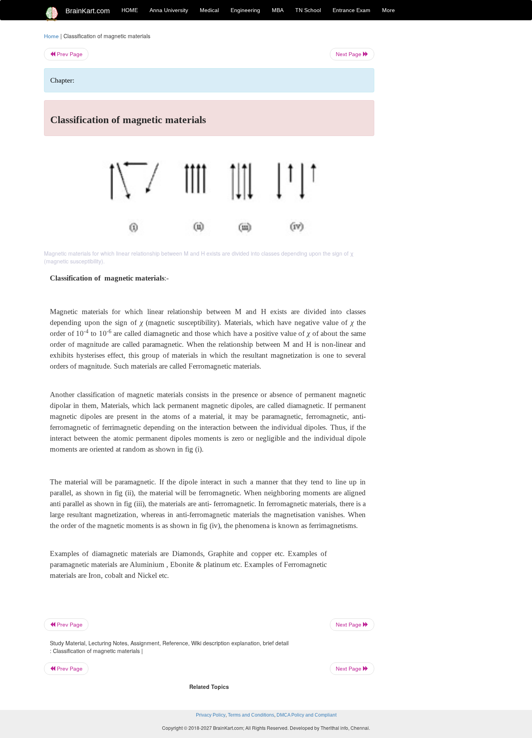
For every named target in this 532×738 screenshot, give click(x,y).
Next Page (349, 54)
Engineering (245, 10)
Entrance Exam (351, 10)
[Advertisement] (437, 149)
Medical (209, 10)
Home (51, 36)
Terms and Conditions (251, 715)
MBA (278, 10)
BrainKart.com (87, 11)
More (388, 10)
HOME (130, 10)
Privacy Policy (210, 715)
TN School (308, 10)
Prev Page (69, 54)
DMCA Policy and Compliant (306, 715)
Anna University (169, 10)
